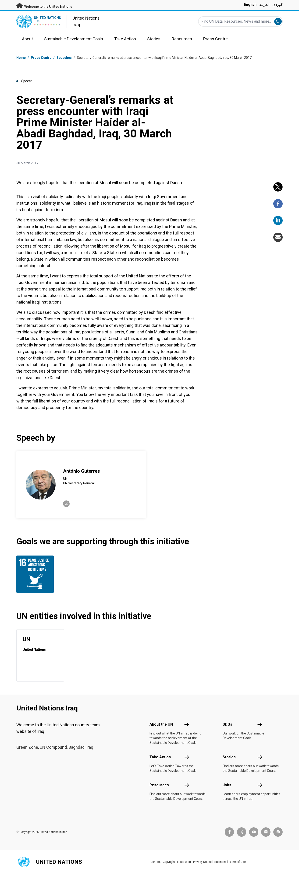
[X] (278, 187)
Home (21, 57)
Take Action (160, 757)
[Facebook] (278, 203)
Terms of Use (237, 862)
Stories (229, 757)
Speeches (64, 57)
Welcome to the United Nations (48, 6)
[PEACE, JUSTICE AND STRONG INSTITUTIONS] (36, 574)
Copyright (169, 862)
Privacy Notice (202, 862)
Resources (159, 785)
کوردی (277, 4)
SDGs (227, 724)
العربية (264, 4)
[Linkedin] (278, 220)
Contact (155, 862)
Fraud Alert (184, 862)
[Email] (278, 237)
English (250, 4)
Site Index (220, 862)
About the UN (161, 724)
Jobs (227, 785)
